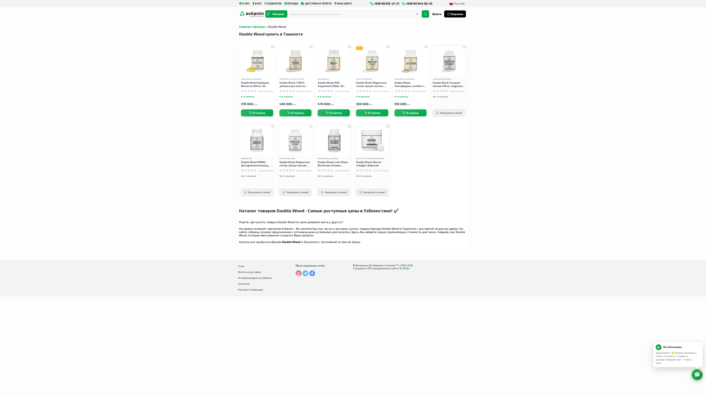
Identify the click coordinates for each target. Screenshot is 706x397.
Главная (244, 26)
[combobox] (357, 14)
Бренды (259, 26)
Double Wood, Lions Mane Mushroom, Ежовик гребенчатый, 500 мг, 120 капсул (333, 164)
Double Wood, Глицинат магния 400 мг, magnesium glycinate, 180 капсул (449, 84)
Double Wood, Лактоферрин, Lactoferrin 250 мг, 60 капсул (410, 84)
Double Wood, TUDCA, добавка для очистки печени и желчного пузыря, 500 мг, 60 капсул (294, 84)
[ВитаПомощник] (697, 374)
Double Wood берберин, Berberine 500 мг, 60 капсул (255, 84)
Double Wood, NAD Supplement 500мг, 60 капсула (330, 84)
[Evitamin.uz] (252, 15)
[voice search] (417, 14)
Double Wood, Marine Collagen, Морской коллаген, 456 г (368, 164)
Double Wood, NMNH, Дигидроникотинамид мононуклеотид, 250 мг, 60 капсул (257, 164)
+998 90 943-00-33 (418, 3)
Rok (405, 268)
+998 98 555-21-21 (386, 3)
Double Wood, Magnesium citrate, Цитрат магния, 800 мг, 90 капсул (294, 164)
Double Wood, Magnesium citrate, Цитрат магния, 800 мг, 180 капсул (371, 84)
